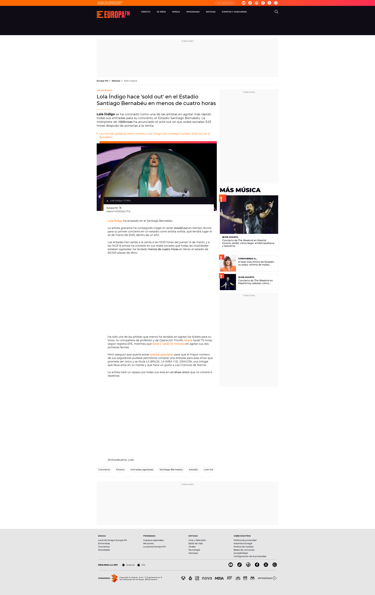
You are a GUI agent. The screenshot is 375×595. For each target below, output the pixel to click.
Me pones (148, 543)
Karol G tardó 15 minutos (168, 343)
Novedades (104, 550)
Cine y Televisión (197, 540)
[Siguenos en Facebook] (263, 3)
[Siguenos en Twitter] (269, 3)
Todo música (130, 81)
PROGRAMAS (193, 12)
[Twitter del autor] (120, 208)
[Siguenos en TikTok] (239, 566)
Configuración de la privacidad (250, 556)
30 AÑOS (161, 12)
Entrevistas (104, 543)
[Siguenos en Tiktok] (250, 3)
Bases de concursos (244, 550)
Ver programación (225, 3)
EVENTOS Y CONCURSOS (234, 12)
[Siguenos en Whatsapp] (276, 3)
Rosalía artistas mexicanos (109, 4)
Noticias (116, 81)
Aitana (188, 340)
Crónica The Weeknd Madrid (109, 2)
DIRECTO (145, 12)
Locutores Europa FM (154, 546)
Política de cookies (243, 546)
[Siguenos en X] (266, 566)
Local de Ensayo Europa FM (112, 540)
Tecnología (194, 550)
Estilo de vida (196, 543)
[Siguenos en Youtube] (243, 3)
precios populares (162, 354)
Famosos (193, 553)
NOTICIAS (210, 12)
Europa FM (103, 81)
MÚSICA (176, 12)
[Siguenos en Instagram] (256, 3)
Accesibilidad (241, 553)
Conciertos (104, 546)
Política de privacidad (245, 540)
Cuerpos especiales (153, 540)
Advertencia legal (243, 543)
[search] (276, 11)
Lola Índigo (115, 220)
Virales (192, 546)
